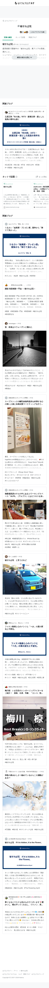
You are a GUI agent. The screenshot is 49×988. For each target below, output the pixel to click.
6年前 (30, 839)
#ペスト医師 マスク (35, 927)
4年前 (31, 490)
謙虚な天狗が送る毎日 (15, 687)
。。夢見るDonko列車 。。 (17, 285)
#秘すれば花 (18, 168)
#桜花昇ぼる (9, 314)
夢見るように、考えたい (16, 623)
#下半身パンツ (31, 674)
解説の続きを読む (23, 57)
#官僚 (37, 165)
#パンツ (8, 677)
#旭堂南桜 (27, 311)
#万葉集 (8, 829)
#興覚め (8, 388)
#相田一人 (15, 547)
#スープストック (11, 472)
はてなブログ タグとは (10, 974)
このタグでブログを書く (37, 32)
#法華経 (8, 547)
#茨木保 (23, 927)
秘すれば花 (8, 187)
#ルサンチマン (10, 475)
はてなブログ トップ (11, 21)
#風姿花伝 (26, 478)
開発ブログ (26, 974)
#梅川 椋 (8, 759)
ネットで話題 (20, 37)
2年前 (27, 224)
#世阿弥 (32, 276)
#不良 (23, 165)
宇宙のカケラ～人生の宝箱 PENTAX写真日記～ (24, 771)
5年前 (25, 687)
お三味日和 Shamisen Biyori (17, 839)
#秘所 (14, 677)
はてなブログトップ (38, 974)
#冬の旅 (16, 165)
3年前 (29, 285)
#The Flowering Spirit (32, 888)
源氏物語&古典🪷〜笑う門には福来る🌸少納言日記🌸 (25, 897)
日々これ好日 (13, 556)
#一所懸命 (8, 168)
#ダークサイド (35, 475)
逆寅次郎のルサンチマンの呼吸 (18, 398)
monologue (12, 323)
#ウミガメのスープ (12, 481)
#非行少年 (30, 165)
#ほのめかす (21, 385)
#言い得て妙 (32, 759)
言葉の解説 (8, 37)
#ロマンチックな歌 (26, 829)
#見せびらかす (10, 385)
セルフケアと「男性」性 (16, 224)
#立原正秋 (8, 165)
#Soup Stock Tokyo (25, 472)
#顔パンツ (20, 674)
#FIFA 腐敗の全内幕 (29, 544)
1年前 (17, 113)
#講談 (7, 311)
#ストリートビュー (22, 613)
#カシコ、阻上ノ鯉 (19, 759)
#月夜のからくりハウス (13, 541)
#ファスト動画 (10, 674)
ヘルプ (20, 974)
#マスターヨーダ (23, 475)
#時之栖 (8, 538)
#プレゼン (8, 276)
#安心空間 (31, 677)
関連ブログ (33, 37)
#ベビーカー (9, 478)
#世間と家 (40, 677)
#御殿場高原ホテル (19, 538)
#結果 (16, 276)
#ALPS (7, 544)
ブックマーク (8, 184)
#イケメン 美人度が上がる (15, 930)
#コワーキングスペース (31, 541)
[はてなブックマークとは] (16, 176)
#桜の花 (15, 829)
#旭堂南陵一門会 (16, 311)
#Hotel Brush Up (33, 538)
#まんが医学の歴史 (12, 927)
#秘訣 (29, 385)
